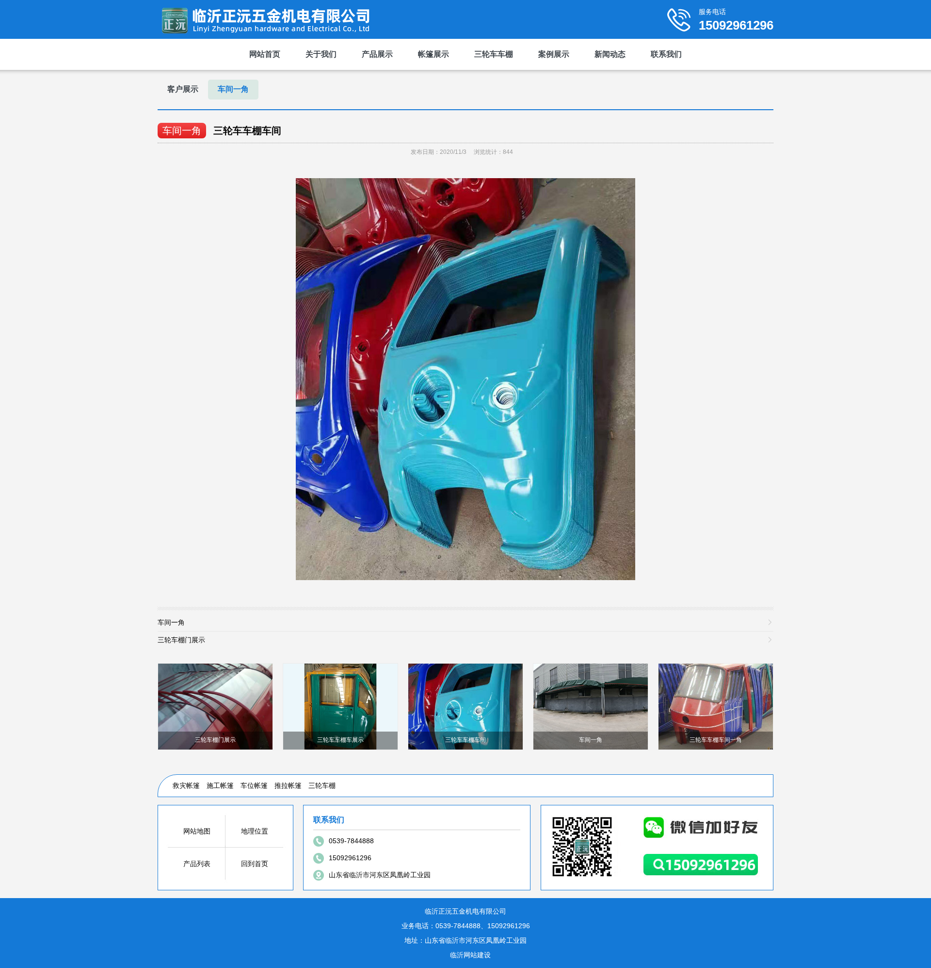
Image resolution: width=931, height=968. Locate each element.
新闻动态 (610, 54)
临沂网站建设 (470, 955)
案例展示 (553, 54)
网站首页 (264, 54)
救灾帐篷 (186, 785)
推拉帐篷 (288, 785)
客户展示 (182, 89)
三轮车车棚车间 (247, 130)
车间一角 (233, 89)
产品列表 (196, 864)
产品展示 (377, 54)
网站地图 (196, 831)
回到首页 (254, 864)
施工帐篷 (220, 785)
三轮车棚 (322, 785)
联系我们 (666, 54)
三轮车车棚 (493, 54)
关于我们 (321, 54)
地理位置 (254, 831)
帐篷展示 (433, 54)
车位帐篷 (254, 785)
